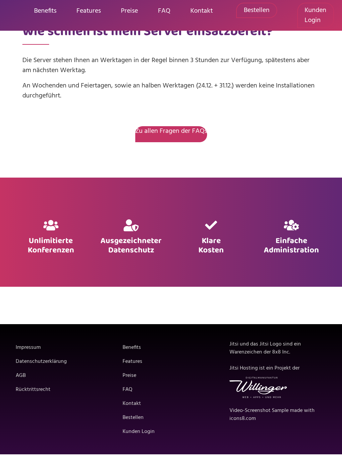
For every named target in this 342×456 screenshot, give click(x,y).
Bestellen (257, 10)
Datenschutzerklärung (41, 361)
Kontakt (201, 11)
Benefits (45, 11)
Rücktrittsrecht (33, 389)
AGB (21, 375)
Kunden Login (315, 15)
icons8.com (242, 418)
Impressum (28, 347)
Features (88, 11)
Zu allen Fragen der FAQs (171, 131)
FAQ (164, 11)
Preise (129, 11)
